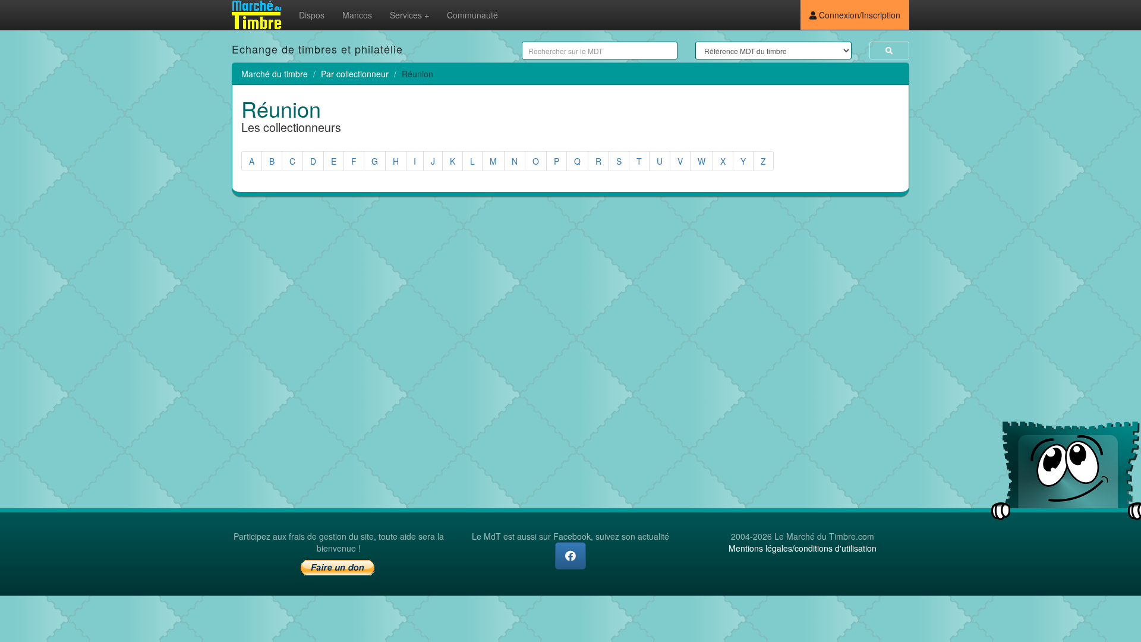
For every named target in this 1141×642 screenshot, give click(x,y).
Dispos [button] (311, 15)
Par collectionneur (355, 74)
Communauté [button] (472, 15)
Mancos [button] (357, 15)
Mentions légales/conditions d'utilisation (803, 548)
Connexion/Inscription (858, 15)
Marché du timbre (274, 74)
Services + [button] (409, 15)
